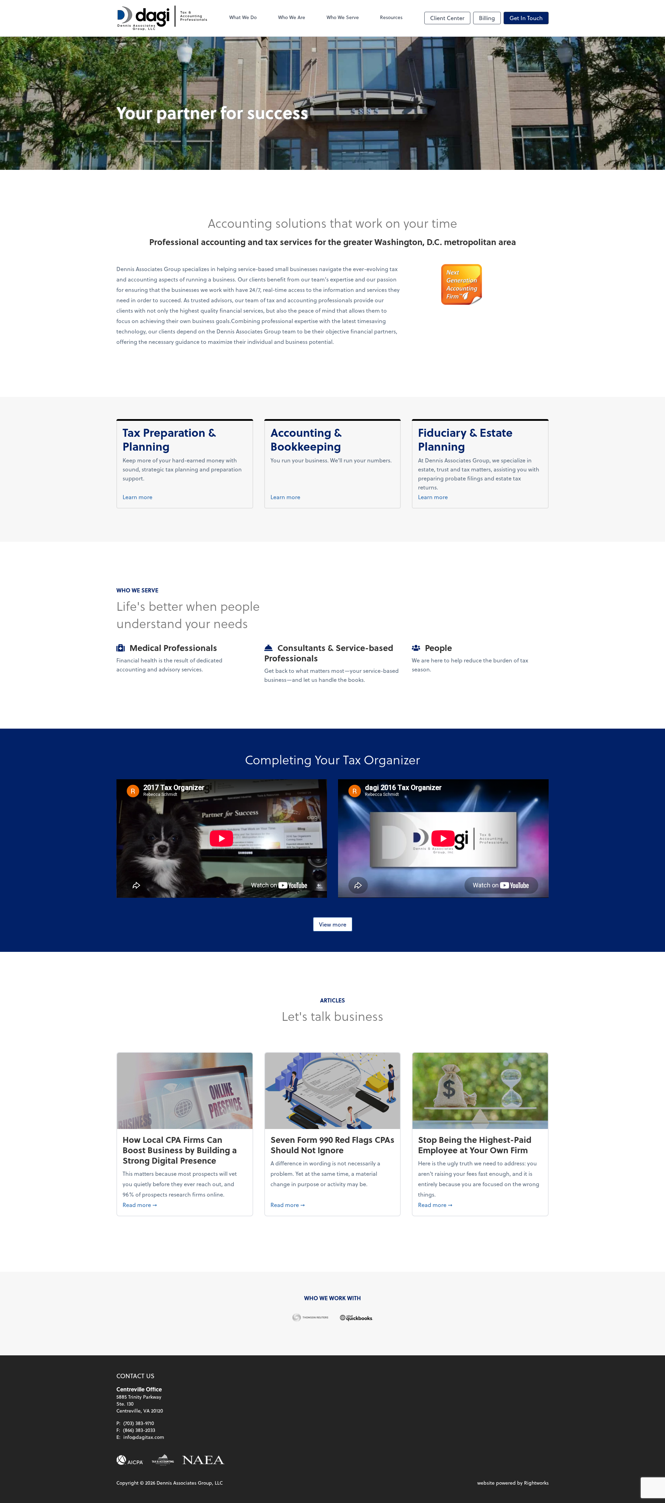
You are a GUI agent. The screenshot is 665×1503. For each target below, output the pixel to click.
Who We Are (291, 17)
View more (332, 924)
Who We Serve (343, 17)
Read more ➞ (185, 1204)
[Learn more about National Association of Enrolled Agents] (203, 1460)
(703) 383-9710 (138, 1423)
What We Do (243, 17)
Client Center (447, 18)
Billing (487, 18)
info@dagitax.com (143, 1437)
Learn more (150, 497)
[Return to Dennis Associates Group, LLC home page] (162, 18)
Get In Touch (526, 18)
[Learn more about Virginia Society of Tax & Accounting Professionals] (163, 1460)
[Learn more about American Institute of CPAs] (129, 1460)
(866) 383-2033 (139, 1430)
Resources (391, 17)
